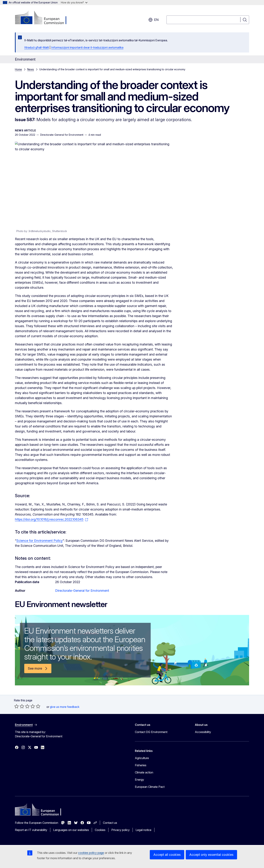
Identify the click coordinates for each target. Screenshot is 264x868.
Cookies (100, 830)
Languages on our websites (71, 830)
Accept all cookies (167, 854)
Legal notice (143, 830)
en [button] (156, 20)
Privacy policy (120, 830)
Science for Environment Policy (39, 540)
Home (18, 69)
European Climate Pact (150, 787)
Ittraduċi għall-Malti (36, 47)
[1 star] (16, 706)
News (30, 69)
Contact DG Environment (151, 732)
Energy (139, 779)
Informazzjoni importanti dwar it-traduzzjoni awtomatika (87, 47)
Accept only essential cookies (211, 854)
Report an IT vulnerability (31, 830)
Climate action (144, 772)
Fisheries (140, 765)
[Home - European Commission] (44, 18)
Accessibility (203, 732)
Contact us (110, 823)
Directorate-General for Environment (82, 590)
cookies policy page (91, 853)
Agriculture (142, 758)
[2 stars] (19, 706)
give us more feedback (64, 707)
